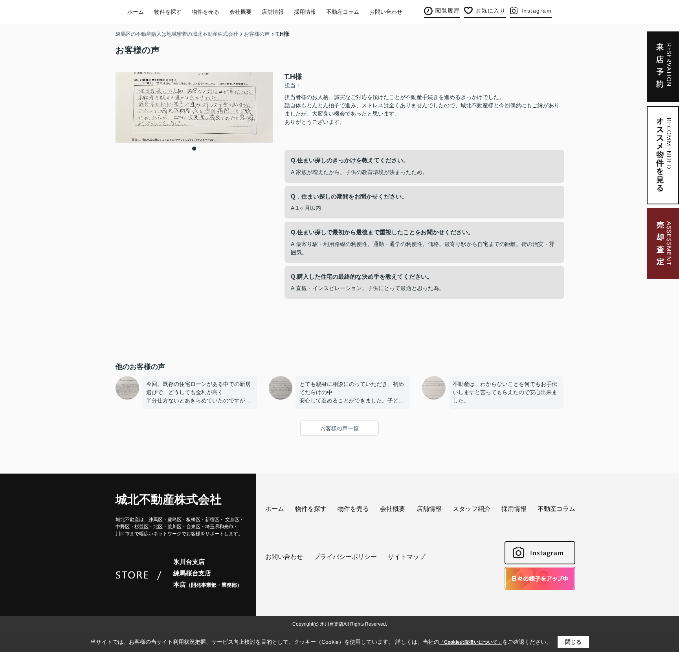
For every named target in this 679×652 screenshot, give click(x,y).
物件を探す (168, 12)
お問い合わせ (385, 12)
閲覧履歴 (447, 10)
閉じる (573, 642)
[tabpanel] (194, 107)
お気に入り (490, 10)
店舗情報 (273, 12)
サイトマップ (407, 556)
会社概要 (240, 12)
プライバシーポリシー (345, 556)
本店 (207, 584)
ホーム (135, 12)
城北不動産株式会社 (169, 499)
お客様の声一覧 (339, 428)
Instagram (536, 10)
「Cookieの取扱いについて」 (470, 642)
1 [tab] (194, 149)
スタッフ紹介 (471, 508)
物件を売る (205, 12)
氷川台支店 (189, 561)
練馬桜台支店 (192, 573)
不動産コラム (342, 12)
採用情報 (305, 12)
